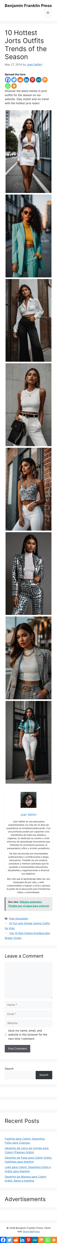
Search (9, 1068)
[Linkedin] (26, 80)
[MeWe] (38, 80)
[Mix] (45, 80)
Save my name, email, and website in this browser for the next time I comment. (27, 1034)
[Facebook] (8, 80)
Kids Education (18, 918)
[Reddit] (20, 80)
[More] (14, 86)
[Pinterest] (32, 80)
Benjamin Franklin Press (28, 5)
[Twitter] (14, 80)
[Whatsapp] (8, 86)
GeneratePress (31, 1231)
